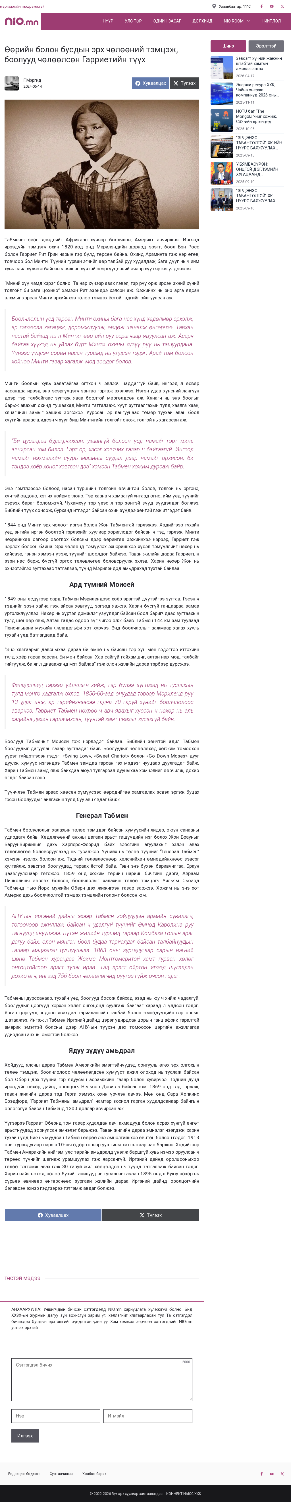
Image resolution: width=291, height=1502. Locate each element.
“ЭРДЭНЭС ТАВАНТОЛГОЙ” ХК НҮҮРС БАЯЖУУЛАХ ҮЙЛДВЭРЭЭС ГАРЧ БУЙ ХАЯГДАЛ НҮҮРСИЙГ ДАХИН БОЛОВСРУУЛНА (260, 196)
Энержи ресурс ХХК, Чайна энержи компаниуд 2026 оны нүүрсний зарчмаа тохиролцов (256, 90)
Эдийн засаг (167, 21)
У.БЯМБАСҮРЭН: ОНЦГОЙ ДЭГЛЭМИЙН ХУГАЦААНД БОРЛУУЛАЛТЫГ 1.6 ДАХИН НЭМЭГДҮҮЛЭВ (259, 169)
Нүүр (108, 21)
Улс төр (133, 21)
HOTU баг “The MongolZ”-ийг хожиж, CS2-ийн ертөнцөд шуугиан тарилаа (256, 116)
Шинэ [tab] (228, 46)
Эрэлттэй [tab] (266, 46)
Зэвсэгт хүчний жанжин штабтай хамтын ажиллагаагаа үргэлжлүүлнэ (259, 63)
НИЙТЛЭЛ (271, 21)
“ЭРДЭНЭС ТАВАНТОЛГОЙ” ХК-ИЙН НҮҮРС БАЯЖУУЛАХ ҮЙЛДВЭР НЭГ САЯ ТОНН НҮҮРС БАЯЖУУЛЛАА (259, 143)
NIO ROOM (234, 21)
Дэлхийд (202, 21)
